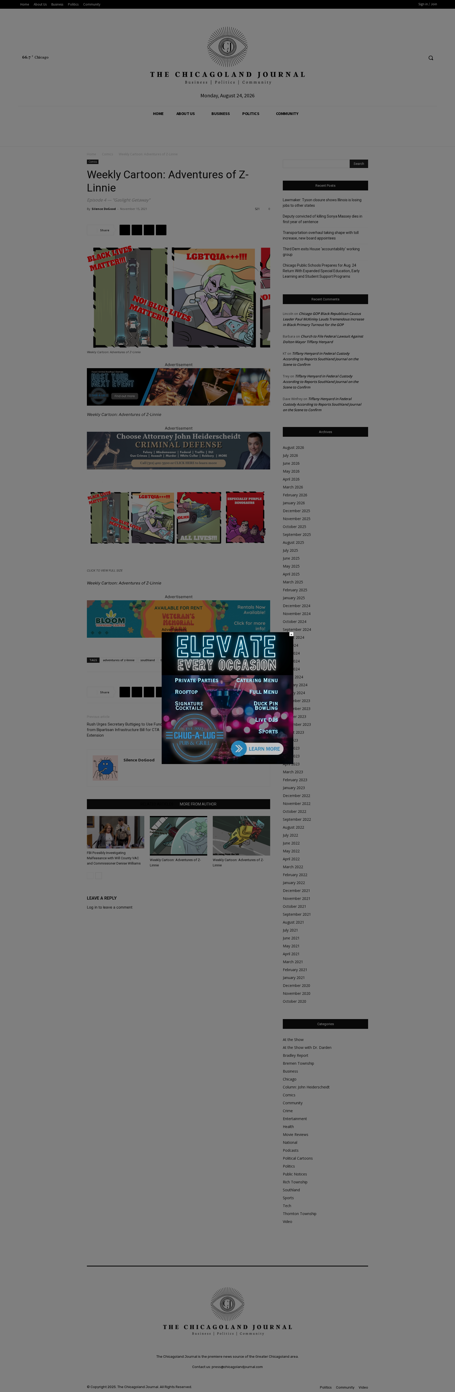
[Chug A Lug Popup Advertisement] (227, 762)
